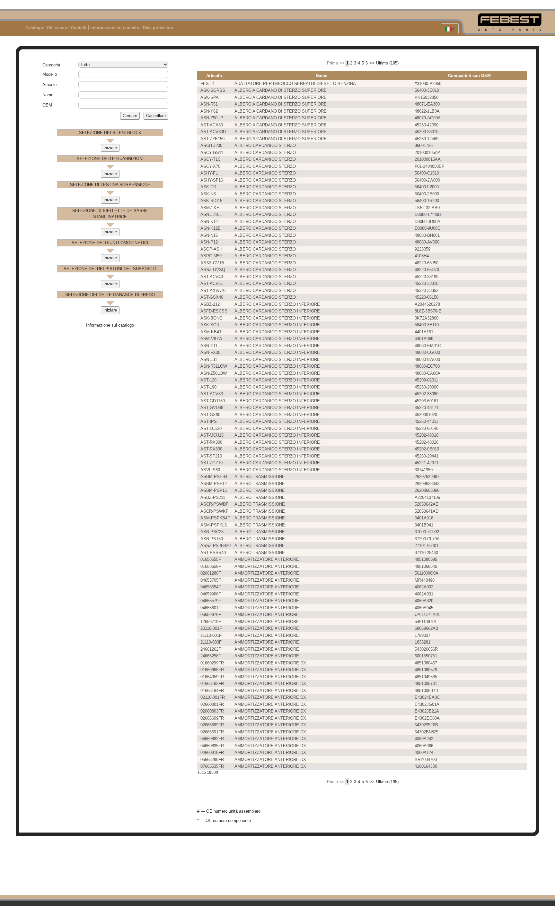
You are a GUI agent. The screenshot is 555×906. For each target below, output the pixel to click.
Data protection (158, 27)
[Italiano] (450, 28)
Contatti (78, 27)
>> (371, 63)
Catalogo (34, 27)
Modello (49, 74)
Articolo (49, 84)
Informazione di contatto (114, 27)
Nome (47, 94)
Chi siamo (57, 27)
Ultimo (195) (387, 63)
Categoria (51, 65)
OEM (47, 105)
